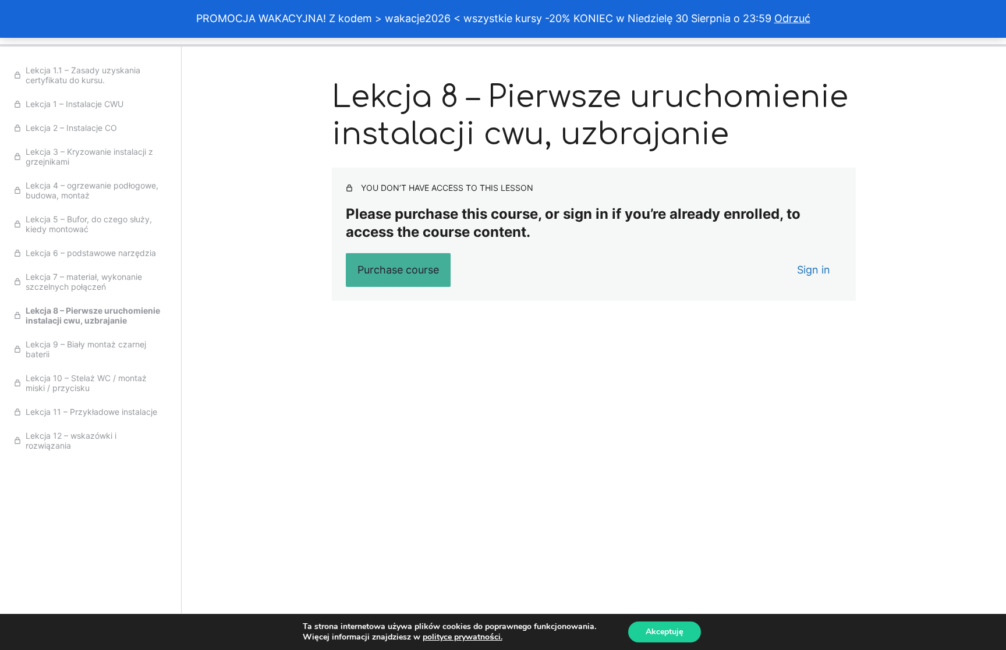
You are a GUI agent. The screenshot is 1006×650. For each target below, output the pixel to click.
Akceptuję (664, 631)
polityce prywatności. (462, 636)
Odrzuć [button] (792, 18)
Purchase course (398, 270)
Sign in (813, 270)
